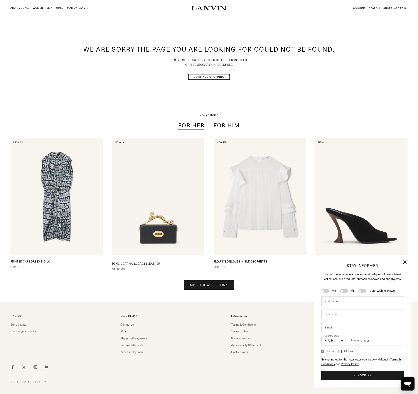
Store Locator (18, 324)
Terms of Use (239, 331)
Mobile (348, 351)
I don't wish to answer (382, 290)
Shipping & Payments (133, 338)
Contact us (127, 324)
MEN (49, 8)
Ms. (334, 290)
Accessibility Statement (246, 345)
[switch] (325, 291)
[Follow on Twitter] (24, 367)
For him (227, 125)
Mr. (353, 290)
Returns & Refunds (132, 345)
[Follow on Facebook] (12, 367)
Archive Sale (19, 8)
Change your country (23, 331)
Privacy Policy (350, 364)
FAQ (123, 331)
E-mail (331, 351)
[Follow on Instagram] (35, 367)
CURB (60, 8)
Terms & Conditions (243, 324)
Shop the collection (209, 284)
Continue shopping (209, 76)
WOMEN (38, 8)
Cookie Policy (239, 352)
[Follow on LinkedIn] (46, 367)
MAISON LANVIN (77, 8)
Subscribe (363, 375)
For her (191, 125)
